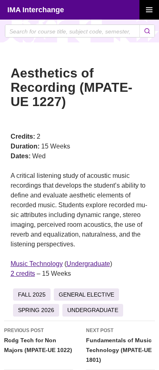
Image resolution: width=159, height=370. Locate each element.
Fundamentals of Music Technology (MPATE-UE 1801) (119, 345)
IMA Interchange (35, 10)
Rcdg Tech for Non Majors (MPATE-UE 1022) (38, 340)
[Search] (147, 31)
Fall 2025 (32, 294)
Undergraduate (88, 263)
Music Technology (37, 263)
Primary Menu (149, 10)
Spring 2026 (36, 310)
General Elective (86, 294)
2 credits (23, 273)
